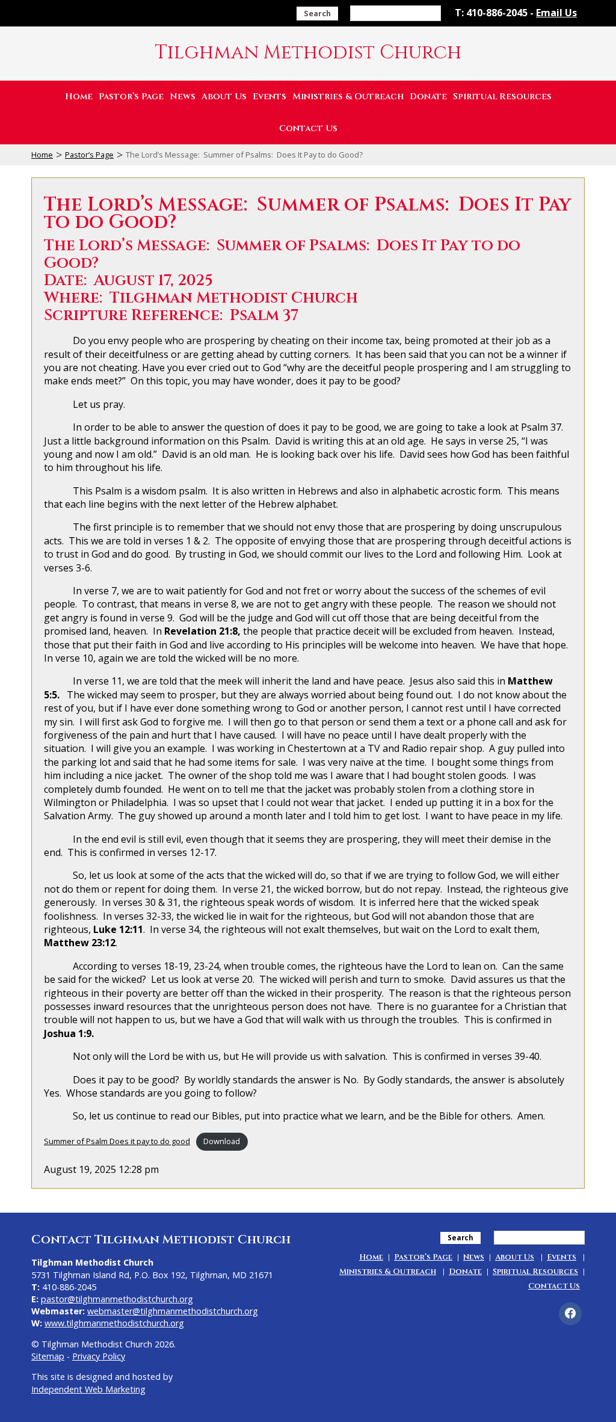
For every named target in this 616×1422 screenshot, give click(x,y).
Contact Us (308, 128)
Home (79, 96)
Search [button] (317, 13)
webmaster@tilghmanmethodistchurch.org (172, 1311)
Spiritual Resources (502, 96)
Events (269, 96)
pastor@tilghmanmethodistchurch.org (117, 1299)
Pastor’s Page (131, 96)
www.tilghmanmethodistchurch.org (114, 1323)
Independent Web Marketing (88, 1389)
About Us (224, 96)
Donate (428, 96)
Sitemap (47, 1356)
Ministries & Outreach (348, 96)
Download (221, 1141)
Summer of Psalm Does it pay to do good (117, 1141)
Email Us (556, 12)
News (183, 96)
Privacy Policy (98, 1356)
